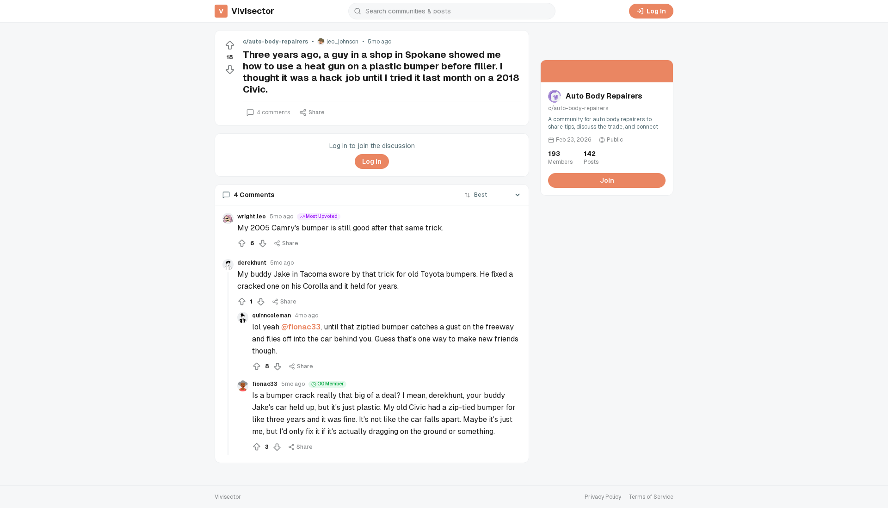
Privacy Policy (603, 497)
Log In (656, 11)
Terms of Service (651, 497)
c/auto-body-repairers (275, 41)
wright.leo (251, 216)
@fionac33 (301, 327)
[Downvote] (229, 69)
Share (316, 112)
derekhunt (251, 262)
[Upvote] (229, 45)
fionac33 (265, 384)
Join (607, 180)
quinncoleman (271, 315)
